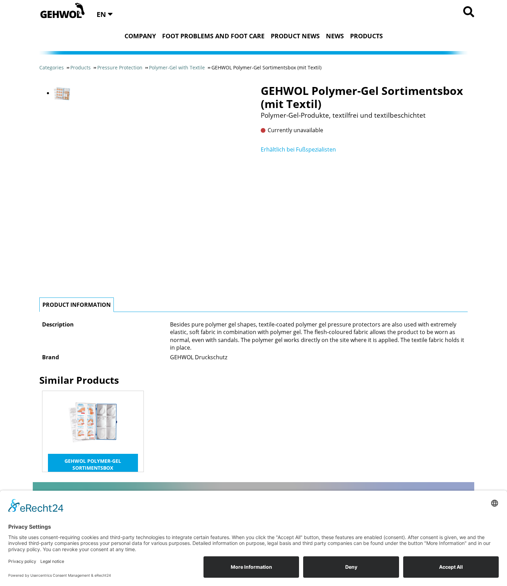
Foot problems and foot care (213, 36)
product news (295, 36)
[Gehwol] (60, 11)
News (335, 36)
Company (140, 36)
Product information (76, 305)
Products (366, 36)
